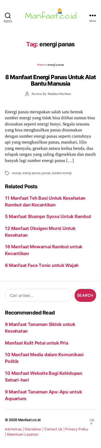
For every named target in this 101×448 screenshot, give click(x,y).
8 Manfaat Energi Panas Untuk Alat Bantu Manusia (50, 80)
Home (41, 64)
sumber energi (61, 173)
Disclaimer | (34, 429)
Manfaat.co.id (29, 420)
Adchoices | (15, 429)
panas (46, 173)
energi (16, 173)
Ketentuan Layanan (23, 434)
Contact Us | (55, 429)
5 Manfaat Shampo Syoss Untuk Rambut (48, 216)
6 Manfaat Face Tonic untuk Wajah (42, 265)
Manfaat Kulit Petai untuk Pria (36, 343)
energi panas (31, 173)
